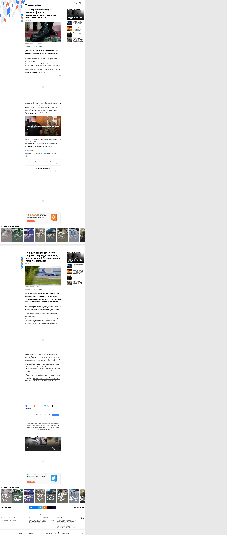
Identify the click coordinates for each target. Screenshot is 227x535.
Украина (57, 427)
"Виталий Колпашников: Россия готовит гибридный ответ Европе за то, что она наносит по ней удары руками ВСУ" (42, 379)
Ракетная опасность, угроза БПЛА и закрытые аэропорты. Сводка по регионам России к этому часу (78, 40)
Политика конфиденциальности (36, 522)
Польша (39, 423)
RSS (44, 514)
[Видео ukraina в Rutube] (54, 507)
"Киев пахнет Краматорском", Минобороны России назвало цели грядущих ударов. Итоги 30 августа (75, 16)
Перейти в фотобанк (39, 43)
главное (33, 425)
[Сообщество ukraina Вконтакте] (31, 507)
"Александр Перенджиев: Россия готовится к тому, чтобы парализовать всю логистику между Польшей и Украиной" (43, 369)
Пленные (51, 425)
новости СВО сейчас (38, 427)
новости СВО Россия (30, 427)
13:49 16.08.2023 (28, 20)
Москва (32, 423)
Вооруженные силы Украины (45, 429)
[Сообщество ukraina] (35, 507)
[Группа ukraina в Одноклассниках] (45, 507)
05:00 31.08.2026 (28, 263)
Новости (28, 423)
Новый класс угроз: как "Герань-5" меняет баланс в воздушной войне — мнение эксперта (78, 29)
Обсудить (55, 414)
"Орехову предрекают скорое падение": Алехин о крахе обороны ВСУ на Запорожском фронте (78, 34)
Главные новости (39, 425)
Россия (36, 423)
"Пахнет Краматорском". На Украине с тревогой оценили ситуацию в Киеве (78, 23)
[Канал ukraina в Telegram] (40, 507)
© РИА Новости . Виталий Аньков (30, 43)
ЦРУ (58, 423)
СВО (58, 425)
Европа (37, 429)
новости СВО (45, 427)
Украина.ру (29, 425)
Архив (41, 514)
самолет (44, 425)
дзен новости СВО (52, 427)
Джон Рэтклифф (54, 423)
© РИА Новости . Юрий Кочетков (30, 286)
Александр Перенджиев (46, 423)
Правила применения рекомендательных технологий (41, 523)
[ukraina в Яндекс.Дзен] (49, 507)
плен (48, 425)
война (55, 425)
